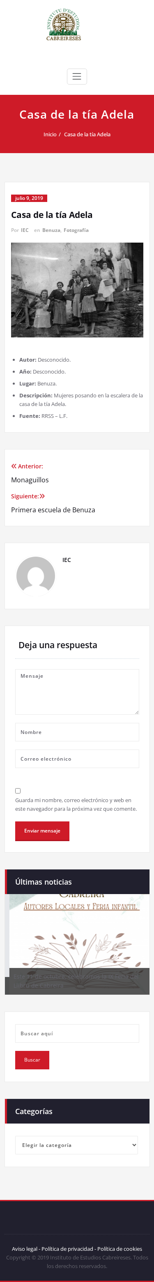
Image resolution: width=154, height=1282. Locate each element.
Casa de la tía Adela (87, 134)
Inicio (50, 134)
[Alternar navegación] (77, 76)
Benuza (51, 230)
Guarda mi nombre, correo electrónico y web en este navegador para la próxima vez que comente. (76, 804)
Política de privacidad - (68, 1248)
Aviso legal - (26, 1248)
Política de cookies (119, 1248)
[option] (77, 944)
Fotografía (76, 230)
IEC (25, 230)
